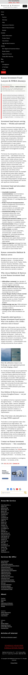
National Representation (8, 27)
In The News (5, 67)
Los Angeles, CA (5, 528)
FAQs (3, 22)
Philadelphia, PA (5, 538)
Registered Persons (7, 54)
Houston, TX (4, 525)
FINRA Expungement (6, 573)
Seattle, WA (4, 547)
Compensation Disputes (7, 564)
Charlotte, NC (4, 514)
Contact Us (16, 463)
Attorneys (4, 20)
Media (2, 61)
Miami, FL (3, 530)
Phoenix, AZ (4, 539)
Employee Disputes (5, 567)
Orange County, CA (5, 534)
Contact (3, 72)
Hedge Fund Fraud (5, 575)
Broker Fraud (4, 562)
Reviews (4, 30)
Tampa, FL (3, 550)
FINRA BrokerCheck (5, 572)
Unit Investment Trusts (6, 589)
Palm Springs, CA (5, 536)
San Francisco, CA (5, 545)
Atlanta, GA (4, 506)
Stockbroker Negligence (7, 587)
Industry (3, 46)
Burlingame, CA (5, 512)
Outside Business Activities (7, 580)
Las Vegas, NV (4, 527)
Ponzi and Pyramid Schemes (8, 581)
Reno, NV (3, 542)
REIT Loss (3, 583)
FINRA (19, 449)
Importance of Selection (8, 25)
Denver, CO (4, 522)
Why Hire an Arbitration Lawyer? (9, 637)
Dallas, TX (3, 520)
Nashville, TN (4, 531)
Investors (3, 32)
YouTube (17, 489)
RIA (2, 622)
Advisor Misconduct (7, 35)
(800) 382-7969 (14, 2)
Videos (4, 69)
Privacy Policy (14, 663)
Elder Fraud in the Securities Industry (10, 565)
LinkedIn (8, 489)
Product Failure (6, 38)
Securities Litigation (6, 586)
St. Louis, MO (4, 549)
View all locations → (6, 505)
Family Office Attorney (7, 56)
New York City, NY (5, 533)
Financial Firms (4, 628)
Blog (2, 59)
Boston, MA (4, 511)
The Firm (4, 17)
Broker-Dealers (6, 51)
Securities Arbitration (6, 584)
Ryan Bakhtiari (6, 86)
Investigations (5, 64)
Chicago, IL (3, 516)
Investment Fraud (5, 578)
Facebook (11, 489)
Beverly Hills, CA (5, 509)
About (2, 14)
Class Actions (5, 41)
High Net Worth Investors (8, 43)
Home (2, 12)
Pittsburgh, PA (4, 541)
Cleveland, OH (4, 519)
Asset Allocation (5, 561)
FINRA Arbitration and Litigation (9, 570)
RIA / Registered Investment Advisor (11, 48)
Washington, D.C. (5, 552)
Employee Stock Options (7, 569)
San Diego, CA (4, 544)
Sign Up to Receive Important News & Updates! (14, 486)
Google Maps (20, 489)
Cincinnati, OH (4, 517)
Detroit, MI (3, 523)
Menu (24, 6)
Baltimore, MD (4, 508)
